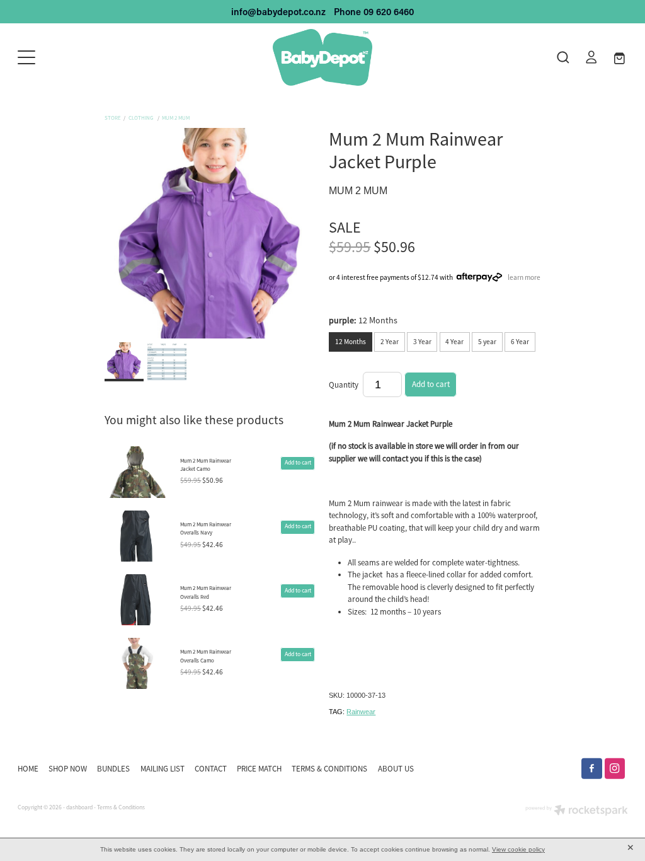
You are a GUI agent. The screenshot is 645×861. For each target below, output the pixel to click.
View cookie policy (518, 849)
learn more (524, 277)
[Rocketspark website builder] (576, 811)
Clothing (141, 118)
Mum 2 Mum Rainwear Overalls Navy (205, 528)
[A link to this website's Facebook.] (591, 768)
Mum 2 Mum (176, 118)
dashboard (79, 807)
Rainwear (360, 711)
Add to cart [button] (431, 384)
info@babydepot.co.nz (278, 12)
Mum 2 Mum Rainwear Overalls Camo (205, 656)
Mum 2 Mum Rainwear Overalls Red (205, 592)
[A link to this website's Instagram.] (615, 768)
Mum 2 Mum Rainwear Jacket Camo (205, 465)
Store (113, 118)
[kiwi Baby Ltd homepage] (322, 57)
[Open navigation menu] (94, 57)
